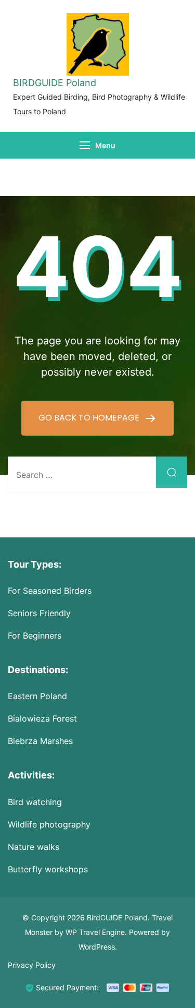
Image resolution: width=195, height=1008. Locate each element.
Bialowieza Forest (42, 718)
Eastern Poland (37, 696)
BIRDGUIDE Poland (54, 82)
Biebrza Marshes (40, 741)
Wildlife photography (49, 824)
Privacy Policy (32, 965)
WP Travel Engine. (96, 932)
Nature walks (33, 847)
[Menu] (85, 145)
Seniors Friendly (39, 613)
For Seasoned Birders (50, 590)
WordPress (97, 946)
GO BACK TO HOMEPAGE (89, 418)
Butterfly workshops (48, 869)
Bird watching (35, 802)
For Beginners (34, 635)
